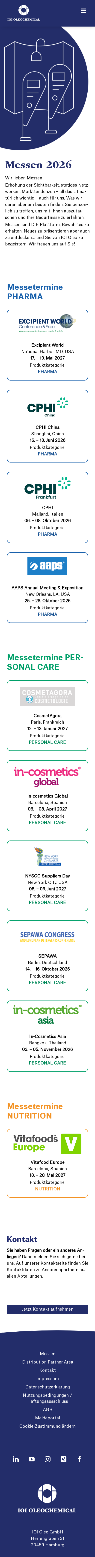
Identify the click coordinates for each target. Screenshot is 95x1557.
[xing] (63, 1459)
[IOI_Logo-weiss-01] (24, 7)
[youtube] (32, 1459)
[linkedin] (16, 1459)
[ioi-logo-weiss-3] (47, 1486)
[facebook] (79, 1459)
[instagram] (47, 1459)
